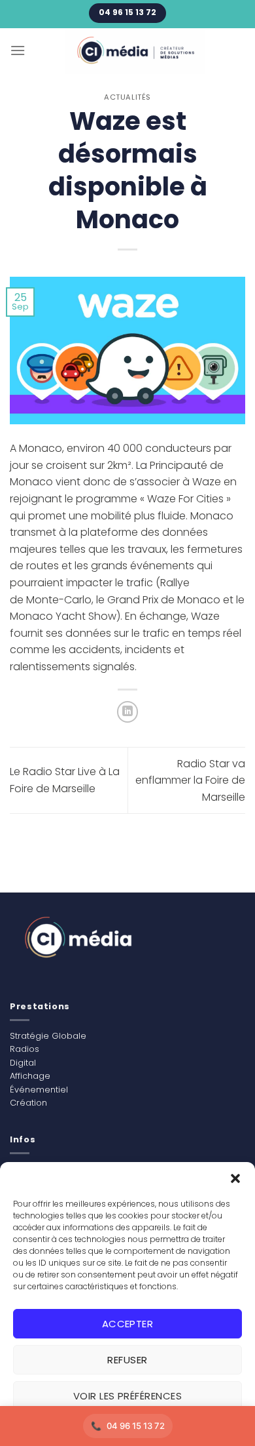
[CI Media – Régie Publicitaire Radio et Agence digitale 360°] (135, 51)
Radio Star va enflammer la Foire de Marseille (190, 780)
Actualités (127, 97)
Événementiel (39, 1089)
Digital (23, 1062)
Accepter (128, 1324)
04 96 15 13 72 (136, 1425)
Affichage (30, 1075)
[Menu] (18, 50)
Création (28, 1102)
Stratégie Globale (48, 1035)
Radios (24, 1048)
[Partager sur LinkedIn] (128, 712)
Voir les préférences (127, 1396)
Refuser (127, 1360)
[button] (235, 1178)
